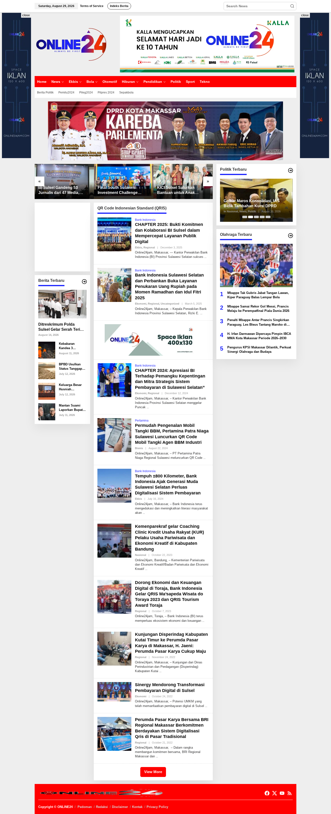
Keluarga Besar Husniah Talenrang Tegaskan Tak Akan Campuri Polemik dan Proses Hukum (70, 387)
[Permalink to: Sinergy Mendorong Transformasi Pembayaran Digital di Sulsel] (114, 691)
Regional (149, 247)
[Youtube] (282, 793)
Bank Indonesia (145, 220)
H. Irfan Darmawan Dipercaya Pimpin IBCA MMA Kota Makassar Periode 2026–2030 (259, 336)
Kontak (137, 807)
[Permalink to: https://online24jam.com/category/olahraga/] (290, 235)
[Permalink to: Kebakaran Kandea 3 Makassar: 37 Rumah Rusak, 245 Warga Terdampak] (46, 350)
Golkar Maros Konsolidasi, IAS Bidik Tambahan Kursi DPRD (252, 203)
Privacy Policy (157, 807)
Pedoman (85, 807)
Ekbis (138, 247)
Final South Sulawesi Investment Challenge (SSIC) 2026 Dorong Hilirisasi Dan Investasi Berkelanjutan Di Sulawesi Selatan (122, 190)
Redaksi (102, 807)
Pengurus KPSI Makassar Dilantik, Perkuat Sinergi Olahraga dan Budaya (259, 349)
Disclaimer (120, 807)
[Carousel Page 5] (268, 217)
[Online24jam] (71, 44)
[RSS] (289, 793)
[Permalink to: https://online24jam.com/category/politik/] (290, 170)
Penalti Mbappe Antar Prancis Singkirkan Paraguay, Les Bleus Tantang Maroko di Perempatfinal (258, 322)
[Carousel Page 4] (262, 217)
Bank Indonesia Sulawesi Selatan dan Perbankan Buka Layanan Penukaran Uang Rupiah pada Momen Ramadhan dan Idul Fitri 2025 (169, 286)
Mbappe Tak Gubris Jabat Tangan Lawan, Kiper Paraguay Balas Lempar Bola (258, 295)
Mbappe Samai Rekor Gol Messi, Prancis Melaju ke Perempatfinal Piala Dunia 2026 (258, 308)
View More (153, 772)
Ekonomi (140, 303)
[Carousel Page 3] (256, 217)
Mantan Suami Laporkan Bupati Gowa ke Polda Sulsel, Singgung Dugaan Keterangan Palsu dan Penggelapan (72, 408)
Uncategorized (170, 303)
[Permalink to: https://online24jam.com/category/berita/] (84, 281)
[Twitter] (274, 793)
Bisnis (139, 448)
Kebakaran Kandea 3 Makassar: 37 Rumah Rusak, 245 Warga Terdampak (70, 346)
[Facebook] (267, 793)
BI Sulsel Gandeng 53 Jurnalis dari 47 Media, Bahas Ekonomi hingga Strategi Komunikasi (59, 190)
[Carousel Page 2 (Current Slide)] (250, 217)
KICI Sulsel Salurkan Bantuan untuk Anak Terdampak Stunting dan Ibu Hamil (179, 190)
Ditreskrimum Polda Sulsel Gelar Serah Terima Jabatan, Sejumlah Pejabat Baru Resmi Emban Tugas (62, 327)
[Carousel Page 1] (244, 217)
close (26, 15)
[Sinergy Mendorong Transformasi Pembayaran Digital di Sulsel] (206, 706)
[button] (292, 6)
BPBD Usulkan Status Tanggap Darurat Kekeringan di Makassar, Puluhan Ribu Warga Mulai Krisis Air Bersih (71, 366)
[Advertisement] (74, 236)
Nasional (140, 554)
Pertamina (142, 420)
